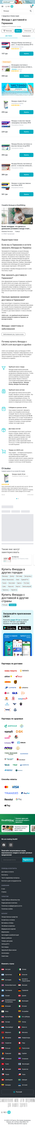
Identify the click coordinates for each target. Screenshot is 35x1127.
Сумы (4, 586)
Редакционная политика (9, 903)
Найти (31, 11)
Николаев (11, 583)
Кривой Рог (25, 579)
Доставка (8, 36)
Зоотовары (5, 947)
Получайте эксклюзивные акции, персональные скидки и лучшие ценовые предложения (16, 853)
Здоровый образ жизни (8, 950)
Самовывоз (26, 36)
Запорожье (28, 576)
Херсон (18, 586)
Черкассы (5, 590)
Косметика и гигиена (8, 920)
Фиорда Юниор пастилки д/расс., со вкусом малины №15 (22, 44)
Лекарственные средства (9, 917)
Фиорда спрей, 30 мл (18, 101)
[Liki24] (6, 1112)
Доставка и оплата (7, 872)
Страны (3, 892)
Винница (5, 576)
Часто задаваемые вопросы (10, 878)
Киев (17, 579)
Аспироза (15, 557)
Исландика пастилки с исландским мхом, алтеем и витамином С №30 (21, 67)
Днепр (12, 576)
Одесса (19, 583)
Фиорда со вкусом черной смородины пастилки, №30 (21, 122)
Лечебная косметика (8, 926)
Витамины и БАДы (7, 923)
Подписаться (28, 860)
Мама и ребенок (6, 938)
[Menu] (2, 6)
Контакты (4, 875)
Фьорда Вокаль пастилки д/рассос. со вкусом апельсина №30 (22, 165)
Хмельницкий (26, 586)
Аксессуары (5, 953)
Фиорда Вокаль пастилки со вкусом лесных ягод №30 (21, 145)
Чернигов (14, 590)
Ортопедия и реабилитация (10, 935)
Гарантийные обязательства (10, 900)
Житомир (19, 576)
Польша (4, 605)
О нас (3, 889)
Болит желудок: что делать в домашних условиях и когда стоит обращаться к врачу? (15, 227)
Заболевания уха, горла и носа (13, 334)
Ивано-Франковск (8, 579)
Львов (4, 583)
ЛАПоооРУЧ (5, 944)
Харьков (11, 586)
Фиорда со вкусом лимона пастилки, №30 (21, 184)
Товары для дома (7, 941)
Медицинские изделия (8, 929)
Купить (26, 54)
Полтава (26, 583)
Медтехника (5, 932)
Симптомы (4, 956)
